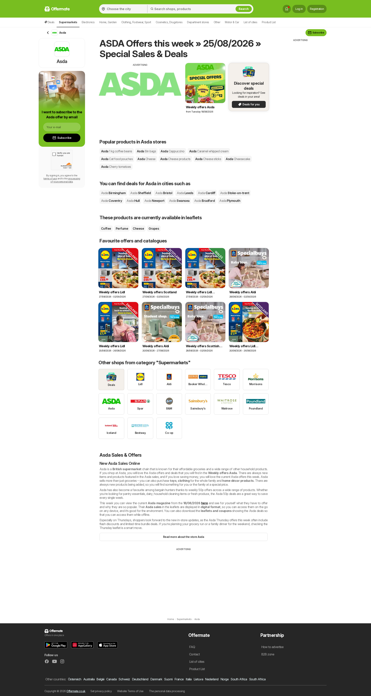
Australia (88, 679)
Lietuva (198, 679)
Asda (116, 151)
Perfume (122, 228)
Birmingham (113, 193)
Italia (189, 679)
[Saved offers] (287, 9)
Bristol (163, 193)
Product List (269, 22)
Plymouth (229, 201)
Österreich (74, 679)
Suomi (168, 679)
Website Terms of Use (130, 691)
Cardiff (206, 193)
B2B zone (267, 654)
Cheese (138, 228)
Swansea (179, 201)
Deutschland (140, 679)
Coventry (111, 201)
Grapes (154, 228)
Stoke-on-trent (234, 193)
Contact (194, 654)
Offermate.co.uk (75, 691)
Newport (154, 201)
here (204, 503)
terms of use (50, 178)
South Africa (239, 679)
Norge (224, 679)
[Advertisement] (140, 94)
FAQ (192, 647)
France (179, 679)
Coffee (106, 228)
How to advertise (272, 647)
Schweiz (124, 679)
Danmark (156, 679)
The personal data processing (167, 691)
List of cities (250, 22)
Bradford (204, 201)
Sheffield (140, 193)
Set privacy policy (101, 691)
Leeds (185, 193)
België (100, 679)
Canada (111, 679)
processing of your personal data (65, 180)
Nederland (211, 679)
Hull (133, 201)
